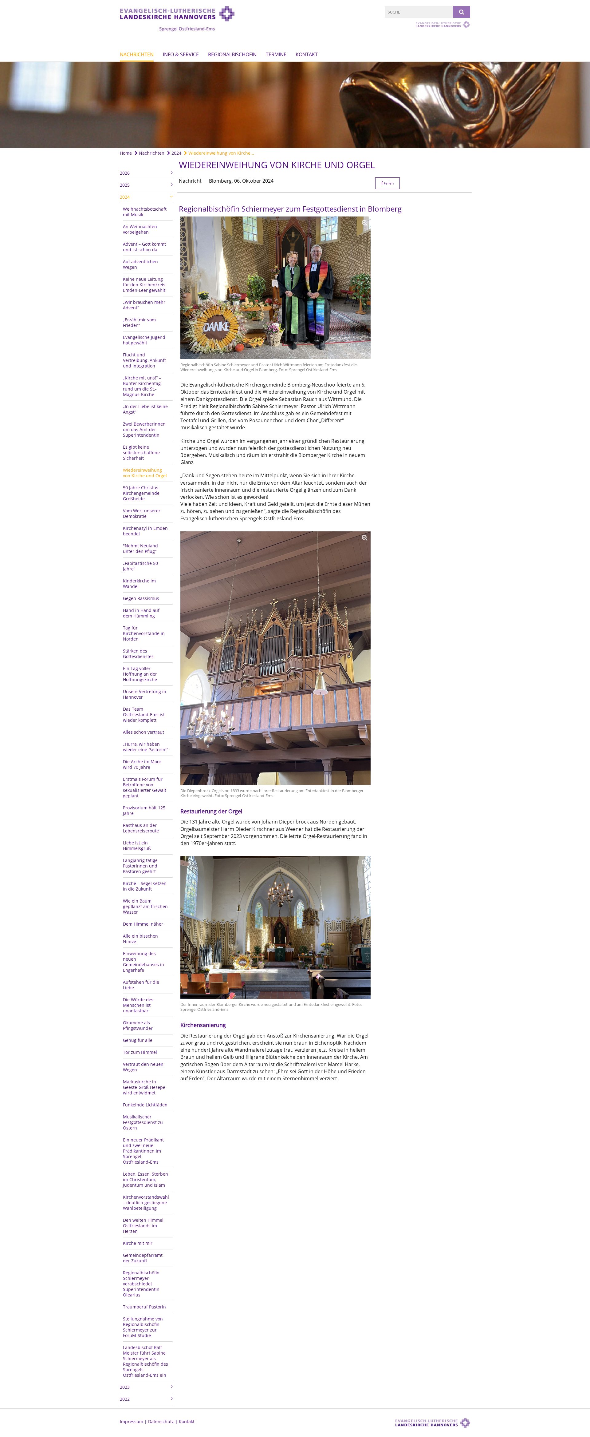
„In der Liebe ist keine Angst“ (145, 409)
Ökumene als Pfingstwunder (138, 1025)
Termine (276, 54)
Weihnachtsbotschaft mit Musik (145, 211)
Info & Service (181, 54)
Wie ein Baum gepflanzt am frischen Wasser (145, 906)
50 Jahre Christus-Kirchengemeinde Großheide (141, 493)
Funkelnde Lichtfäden (145, 1105)
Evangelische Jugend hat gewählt (144, 340)
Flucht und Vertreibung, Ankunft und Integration (144, 360)
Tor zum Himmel (140, 1052)
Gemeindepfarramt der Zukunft (143, 1258)
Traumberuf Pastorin (144, 1307)
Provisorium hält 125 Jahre (144, 810)
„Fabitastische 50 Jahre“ (140, 566)
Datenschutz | (163, 1421)
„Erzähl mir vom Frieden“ (139, 322)
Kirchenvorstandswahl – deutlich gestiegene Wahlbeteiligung (146, 1202)
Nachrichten (137, 54)
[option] (295, 105)
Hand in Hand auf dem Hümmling (141, 613)
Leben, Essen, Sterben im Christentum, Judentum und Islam (145, 1179)
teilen (388, 183)
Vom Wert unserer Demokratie (141, 513)
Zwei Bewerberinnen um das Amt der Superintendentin (144, 429)
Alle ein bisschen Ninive (140, 938)
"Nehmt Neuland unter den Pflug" (140, 548)
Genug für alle (137, 1040)
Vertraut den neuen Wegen (143, 1067)
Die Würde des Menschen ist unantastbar (138, 1005)
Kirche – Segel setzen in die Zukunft (145, 886)
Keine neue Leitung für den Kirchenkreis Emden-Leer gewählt (144, 284)
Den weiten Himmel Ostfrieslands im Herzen (143, 1225)
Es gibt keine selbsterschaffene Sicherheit (141, 452)
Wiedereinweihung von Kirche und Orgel (145, 472)
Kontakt (307, 54)
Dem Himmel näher (143, 924)
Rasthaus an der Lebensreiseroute (141, 828)
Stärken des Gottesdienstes (138, 653)
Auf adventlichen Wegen (140, 264)
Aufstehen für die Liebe (141, 984)
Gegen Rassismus (141, 598)
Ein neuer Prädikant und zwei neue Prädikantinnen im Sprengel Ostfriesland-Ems (143, 1151)
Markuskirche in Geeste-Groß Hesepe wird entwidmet (144, 1087)
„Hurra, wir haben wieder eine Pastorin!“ (145, 746)
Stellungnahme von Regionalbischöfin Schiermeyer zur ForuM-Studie (143, 1327)
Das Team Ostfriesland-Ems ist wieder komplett (144, 714)
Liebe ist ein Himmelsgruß (137, 845)
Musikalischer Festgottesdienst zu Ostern (143, 1122)
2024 (175, 153)
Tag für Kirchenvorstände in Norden (144, 633)
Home (126, 153)
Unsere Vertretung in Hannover (144, 694)
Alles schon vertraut (143, 732)
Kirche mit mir (137, 1243)
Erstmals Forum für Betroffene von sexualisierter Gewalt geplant (144, 787)
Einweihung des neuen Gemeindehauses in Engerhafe (143, 962)
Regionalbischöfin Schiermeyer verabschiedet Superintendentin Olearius (141, 1284)
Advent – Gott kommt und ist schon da (144, 246)
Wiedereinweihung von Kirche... (220, 153)
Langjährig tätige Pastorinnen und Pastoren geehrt (140, 865)
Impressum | (134, 1421)
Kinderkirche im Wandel (139, 583)
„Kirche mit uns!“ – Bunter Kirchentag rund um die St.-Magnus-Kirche (142, 386)
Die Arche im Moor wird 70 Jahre (142, 764)
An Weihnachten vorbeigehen (140, 229)
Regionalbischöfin (232, 54)
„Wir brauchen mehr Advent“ (144, 305)
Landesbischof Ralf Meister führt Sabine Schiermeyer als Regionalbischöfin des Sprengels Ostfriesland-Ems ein (145, 1361)
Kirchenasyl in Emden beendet (145, 531)
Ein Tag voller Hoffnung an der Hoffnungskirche (140, 673)
